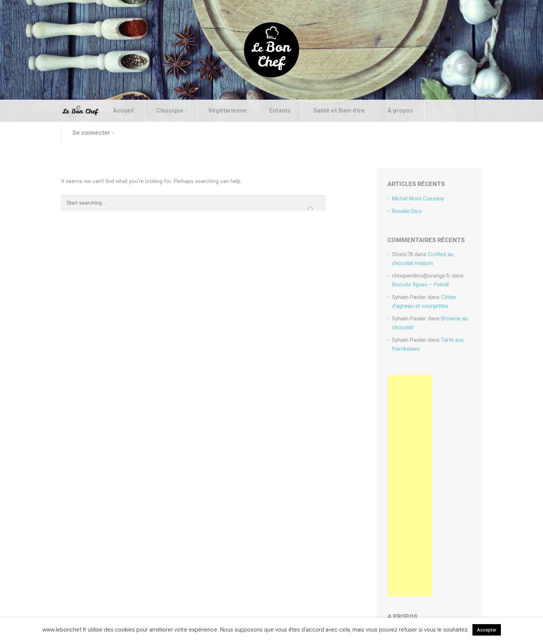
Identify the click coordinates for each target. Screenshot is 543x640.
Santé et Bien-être (339, 110)
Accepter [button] (486, 630)
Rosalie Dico (407, 211)
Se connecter (91, 132)
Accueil (123, 110)
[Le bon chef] (271, 49)
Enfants (280, 110)
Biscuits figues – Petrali (420, 284)
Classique (170, 110)
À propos (400, 110)
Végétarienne (227, 110)
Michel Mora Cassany (418, 198)
